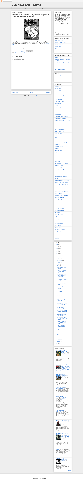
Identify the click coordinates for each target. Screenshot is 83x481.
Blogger (48, 478)
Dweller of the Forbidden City (62, 420)
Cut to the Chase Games (60, 105)
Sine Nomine (57, 212)
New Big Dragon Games (60, 186)
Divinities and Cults (60, 374)
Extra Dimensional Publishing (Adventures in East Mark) (61, 129)
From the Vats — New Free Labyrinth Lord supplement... (61, 275)
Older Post (48, 92)
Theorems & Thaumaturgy (26, 41)
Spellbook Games (58, 216)
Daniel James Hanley (59, 107)
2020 (57, 244)
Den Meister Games (59, 112)
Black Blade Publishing (59, 95)
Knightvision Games (59, 165)
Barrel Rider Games (59, 92)
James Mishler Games (59, 154)
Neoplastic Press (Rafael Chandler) (62, 184)
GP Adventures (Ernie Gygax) (61, 142)
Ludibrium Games (58, 174)
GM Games (57, 137)
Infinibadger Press (58, 150)
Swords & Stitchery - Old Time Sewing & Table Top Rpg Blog (62, 364)
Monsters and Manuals (61, 387)
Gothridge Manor (59, 458)
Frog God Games (58, 133)
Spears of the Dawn (59, 67)
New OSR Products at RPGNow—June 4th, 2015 (61, 322)
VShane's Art (57, 79)
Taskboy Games (58, 227)
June (58, 265)
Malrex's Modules (58, 77)
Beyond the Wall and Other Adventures (62, 62)
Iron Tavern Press (58, 152)
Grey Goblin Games (59, 146)
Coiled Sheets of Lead (59, 101)
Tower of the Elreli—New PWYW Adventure (62, 331)
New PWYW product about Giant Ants (61, 326)
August (58, 262)
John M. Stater (58, 157)
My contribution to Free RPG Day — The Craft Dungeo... (62, 279)
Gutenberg (40, 8)
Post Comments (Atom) (34, 95)
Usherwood (57, 238)
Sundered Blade (58, 225)
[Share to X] (29, 51)
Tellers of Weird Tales (60, 350)
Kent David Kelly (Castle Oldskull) (61, 163)
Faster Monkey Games (59, 131)
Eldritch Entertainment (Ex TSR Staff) (62, 120)
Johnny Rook (57, 159)
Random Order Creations (60, 199)
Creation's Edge (58, 103)
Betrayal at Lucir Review (62, 290)
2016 (57, 251)
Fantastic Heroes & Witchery (60, 42)
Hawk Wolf (57, 148)
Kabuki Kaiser (57, 161)
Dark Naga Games (58, 109)
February (59, 339)
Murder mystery (59, 411)
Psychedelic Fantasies (59, 197)
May (58, 334)
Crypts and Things (58, 64)
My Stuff (26, 8)
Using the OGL (49, 8)
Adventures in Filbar (59, 86)
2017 (57, 250)
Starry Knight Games (59, 223)
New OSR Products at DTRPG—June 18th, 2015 (61, 283)
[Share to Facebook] (30, 51)
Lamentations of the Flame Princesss (62, 169)
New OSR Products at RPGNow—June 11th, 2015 (62, 293)
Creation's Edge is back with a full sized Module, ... (62, 304)
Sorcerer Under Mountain (61, 447)
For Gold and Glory (59, 44)
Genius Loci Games (59, 135)
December (59, 255)
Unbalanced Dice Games (60, 233)
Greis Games (57, 144)
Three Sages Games (59, 231)
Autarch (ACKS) (58, 90)
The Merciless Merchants (60, 229)
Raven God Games (59, 201)
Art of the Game (58, 88)
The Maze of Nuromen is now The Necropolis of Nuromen (62, 311)
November (59, 256)
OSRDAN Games (58, 193)
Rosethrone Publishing (59, 208)
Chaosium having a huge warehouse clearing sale (62, 297)
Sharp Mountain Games (59, 210)
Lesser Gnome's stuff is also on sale (62, 315)
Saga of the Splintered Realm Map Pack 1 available (61, 287)
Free (16, 52)
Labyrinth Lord (26, 52)
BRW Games (57, 97)
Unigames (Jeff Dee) (59, 236)
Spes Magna (57, 218)
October (59, 258)
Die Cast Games (58, 114)
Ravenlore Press (58, 203)
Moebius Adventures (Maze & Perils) (62, 180)
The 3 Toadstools (60, 410)
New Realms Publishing (59, 189)
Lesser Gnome (58, 171)
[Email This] (27, 51)
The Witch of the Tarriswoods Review (61, 308)
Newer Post (15, 92)
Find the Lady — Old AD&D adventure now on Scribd (62, 300)
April (58, 336)
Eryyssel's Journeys (59, 122)
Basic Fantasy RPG (59, 40)
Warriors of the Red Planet (60, 69)
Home (14, 8)
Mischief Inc (57, 178)
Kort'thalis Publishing (59, 167)
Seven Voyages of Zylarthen (60, 50)
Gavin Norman (20, 52)
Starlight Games (58, 221)
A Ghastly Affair (58, 57)
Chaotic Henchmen (58, 99)
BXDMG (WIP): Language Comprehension (64, 398)
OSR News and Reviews (26, 4)
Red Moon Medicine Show (60, 206)
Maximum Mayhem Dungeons (61, 176)
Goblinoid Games (58, 139)
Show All (69, 470)
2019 (57, 246)
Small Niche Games (59, 214)
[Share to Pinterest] (32, 51)
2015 (57, 253)
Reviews (20, 8)
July (58, 264)
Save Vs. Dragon (59, 396)
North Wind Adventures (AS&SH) (61, 191)
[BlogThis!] (28, 51)
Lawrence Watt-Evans (59, 75)
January (59, 341)
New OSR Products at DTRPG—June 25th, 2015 (61, 271)
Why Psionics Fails (59, 388)
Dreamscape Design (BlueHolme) (61, 116)
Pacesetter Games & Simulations (61, 195)
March (58, 337)
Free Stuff (33, 8)
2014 (57, 343)
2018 (57, 248)
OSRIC (56, 48)
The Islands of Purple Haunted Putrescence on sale (62, 318)
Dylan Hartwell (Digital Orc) (60, 118)
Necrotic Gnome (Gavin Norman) (61, 182)
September (59, 260)
